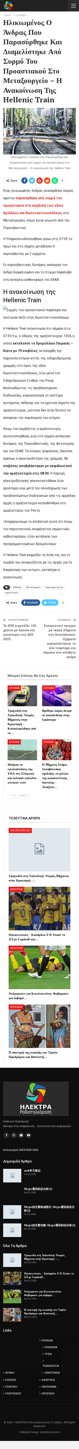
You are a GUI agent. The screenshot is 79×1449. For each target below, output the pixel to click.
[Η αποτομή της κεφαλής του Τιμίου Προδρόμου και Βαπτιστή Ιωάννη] (39, 1026)
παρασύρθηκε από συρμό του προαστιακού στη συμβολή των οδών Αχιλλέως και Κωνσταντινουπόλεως (33, 205)
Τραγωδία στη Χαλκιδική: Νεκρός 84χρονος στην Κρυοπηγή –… (44, 1257)
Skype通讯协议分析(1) (38, 1189)
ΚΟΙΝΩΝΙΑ (51, 1347)
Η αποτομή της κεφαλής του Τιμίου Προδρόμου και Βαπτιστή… (45, 1311)
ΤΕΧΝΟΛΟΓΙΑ (51, 1365)
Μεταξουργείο (33, 587)
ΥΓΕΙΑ (48, 1354)
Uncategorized (20, 830)
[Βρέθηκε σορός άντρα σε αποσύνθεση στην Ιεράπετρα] (57, 695)
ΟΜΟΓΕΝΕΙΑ (52, 1372)
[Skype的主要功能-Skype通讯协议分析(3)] (12, 1230)
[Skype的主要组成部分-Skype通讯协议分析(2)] (12, 1212)
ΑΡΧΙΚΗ (10, 1372)
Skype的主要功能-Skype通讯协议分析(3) (49, 1225)
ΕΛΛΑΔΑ (17, 587)
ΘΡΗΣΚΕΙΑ (16, 1007)
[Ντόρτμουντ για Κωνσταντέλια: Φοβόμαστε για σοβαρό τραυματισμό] (39, 967)
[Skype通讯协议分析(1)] (12, 1194)
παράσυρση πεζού (54, 587)
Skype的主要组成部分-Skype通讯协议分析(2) (49, 1208)
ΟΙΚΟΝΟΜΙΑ (49, 1386)
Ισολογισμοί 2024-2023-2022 (20, 1149)
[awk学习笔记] (12, 1175)
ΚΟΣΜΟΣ (10, 1379)
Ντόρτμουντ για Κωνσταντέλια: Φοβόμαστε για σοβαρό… (43, 1293)
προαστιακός (11, 593)
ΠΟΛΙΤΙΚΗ (11, 1386)
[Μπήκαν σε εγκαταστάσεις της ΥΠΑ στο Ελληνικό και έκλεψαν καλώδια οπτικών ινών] (22, 749)
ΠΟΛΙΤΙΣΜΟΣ (13, 1393)
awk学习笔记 (32, 1170)
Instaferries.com (50, 1432)
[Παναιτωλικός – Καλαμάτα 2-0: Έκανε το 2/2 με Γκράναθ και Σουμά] (39, 908)
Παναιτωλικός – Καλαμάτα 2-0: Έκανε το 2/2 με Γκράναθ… (49, 1275)
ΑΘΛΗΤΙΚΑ (16, 889)
